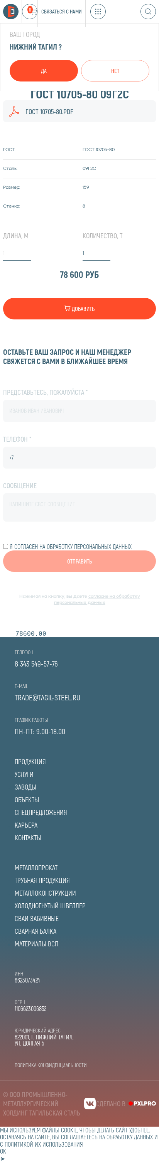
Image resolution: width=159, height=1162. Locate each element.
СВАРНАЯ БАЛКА (35, 931)
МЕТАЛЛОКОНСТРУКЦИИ (45, 892)
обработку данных (130, 1136)
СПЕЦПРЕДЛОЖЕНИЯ (41, 812)
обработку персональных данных (89, 546)
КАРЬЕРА (26, 824)
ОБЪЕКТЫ (27, 799)
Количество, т (103, 235)
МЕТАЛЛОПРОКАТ (36, 867)
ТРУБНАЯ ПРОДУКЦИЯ (42, 880)
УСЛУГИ (24, 774)
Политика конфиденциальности (51, 1065)
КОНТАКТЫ (28, 837)
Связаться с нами (61, 11)
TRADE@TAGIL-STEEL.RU (47, 697)
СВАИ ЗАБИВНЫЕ (37, 918)
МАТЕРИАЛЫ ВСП (36, 943)
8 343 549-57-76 (36, 663)
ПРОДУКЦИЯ (30, 761)
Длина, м (16, 235)
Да (44, 70)
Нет (115, 70)
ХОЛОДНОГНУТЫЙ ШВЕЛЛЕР (50, 905)
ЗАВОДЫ (25, 786)
